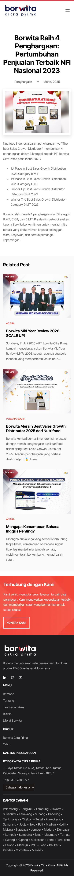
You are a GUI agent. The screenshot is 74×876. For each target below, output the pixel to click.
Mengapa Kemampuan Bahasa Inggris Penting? (32, 528)
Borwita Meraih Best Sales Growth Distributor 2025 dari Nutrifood (36, 428)
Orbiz (6, 744)
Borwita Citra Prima (15, 738)
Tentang (8, 700)
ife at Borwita (13, 720)
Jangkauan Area (13, 707)
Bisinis (7, 714)
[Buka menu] (68, 10)
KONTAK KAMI (16, 623)
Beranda (8, 694)
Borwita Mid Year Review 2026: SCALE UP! (33, 333)
